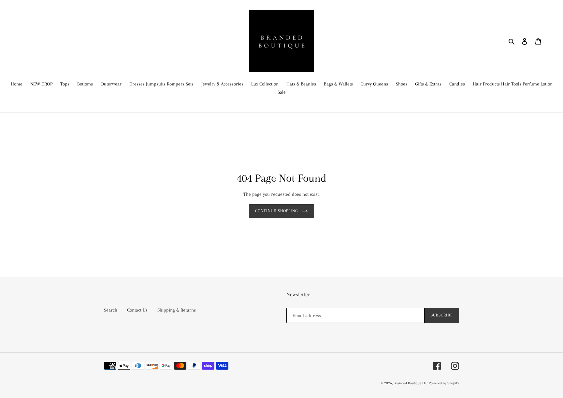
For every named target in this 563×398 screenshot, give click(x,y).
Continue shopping (276, 210)
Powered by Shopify (444, 383)
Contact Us (137, 310)
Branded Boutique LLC (411, 383)
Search (110, 310)
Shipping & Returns (176, 310)
